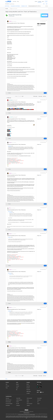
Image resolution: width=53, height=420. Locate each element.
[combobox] (29, 8)
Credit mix (17, 401)
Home (6, 384)
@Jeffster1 (9, 237)
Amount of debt (18, 398)
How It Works (14, 1)
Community (39, 1)
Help (43, 3)
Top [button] (6, 378)
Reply (45, 138)
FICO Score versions (8, 401)
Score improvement (43, 23)
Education (36, 1)
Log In (46, 1)
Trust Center (28, 387)
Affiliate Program (28, 391)
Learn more (33, 414)
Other (38, 23)
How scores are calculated (9, 403)
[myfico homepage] (8, 2)
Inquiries (28, 401)
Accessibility (28, 393)
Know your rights (39, 398)
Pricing (18, 1)
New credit (17, 403)
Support (43, 1)
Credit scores (7, 398)
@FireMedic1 (10, 212)
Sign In (46, 3)
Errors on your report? (29, 403)
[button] (46, 20)
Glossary (38, 403)
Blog (16, 389)
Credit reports (18, 405)
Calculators (28, 405)
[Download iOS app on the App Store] (39, 384)
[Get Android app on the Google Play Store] (39, 387)
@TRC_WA (9, 211)
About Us (27, 384)
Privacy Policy (28, 389)
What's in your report (29, 398)
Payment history (8, 405)
